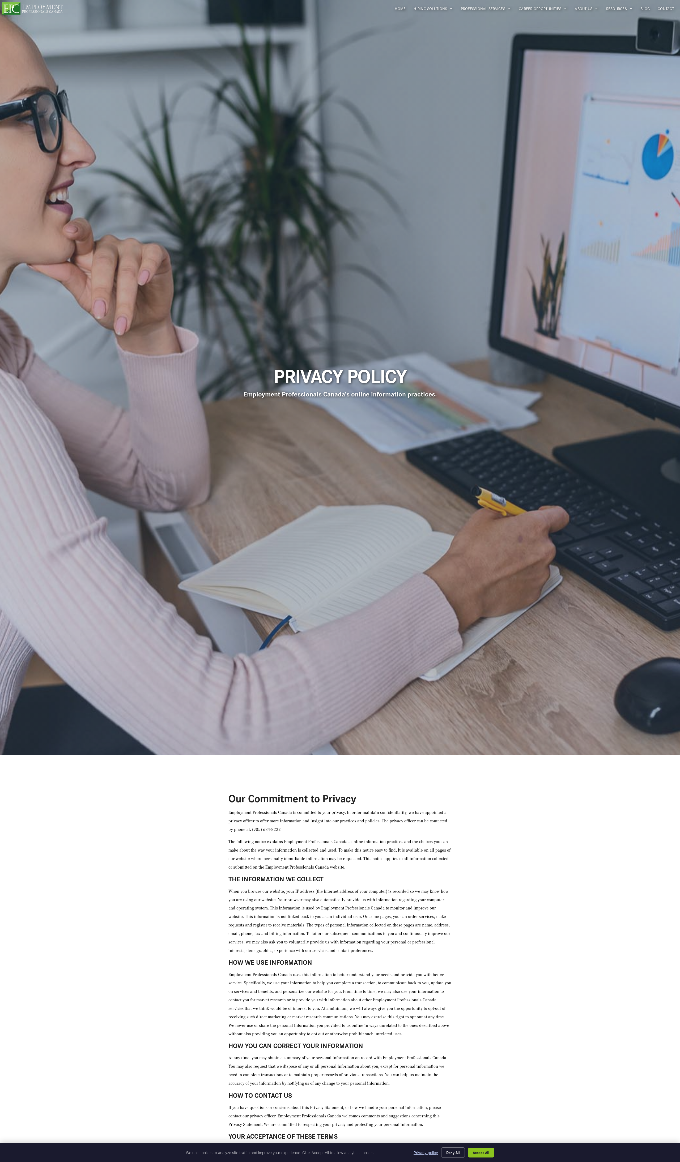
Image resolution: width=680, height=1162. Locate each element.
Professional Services (488, 10)
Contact (668, 10)
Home (402, 10)
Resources (621, 10)
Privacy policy (426, 1152)
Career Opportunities (545, 10)
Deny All (453, 1152)
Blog (647, 10)
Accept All (481, 1152)
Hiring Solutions (435, 10)
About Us (588, 10)
